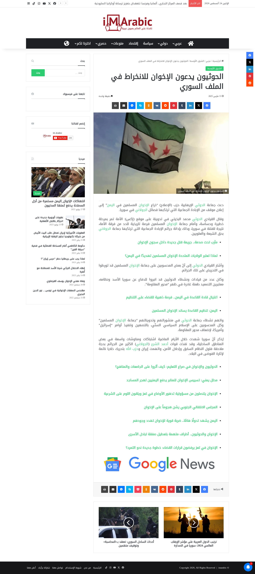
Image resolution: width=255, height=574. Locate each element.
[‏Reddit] (165, 105)
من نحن (87, 568)
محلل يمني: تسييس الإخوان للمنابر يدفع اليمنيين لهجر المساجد (172, 380)
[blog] (128, 22)
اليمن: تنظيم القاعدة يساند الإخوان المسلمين (185, 311)
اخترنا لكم (84, 43)
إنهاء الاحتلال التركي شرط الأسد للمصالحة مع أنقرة (61, 270)
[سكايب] (140, 105)
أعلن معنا (31, 568)
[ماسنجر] (132, 105)
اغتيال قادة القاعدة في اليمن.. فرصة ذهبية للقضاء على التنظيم (172, 297)
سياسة (148, 43)
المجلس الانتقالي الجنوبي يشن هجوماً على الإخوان (181, 407)
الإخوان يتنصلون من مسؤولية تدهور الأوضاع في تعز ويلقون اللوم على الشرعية (161, 394)
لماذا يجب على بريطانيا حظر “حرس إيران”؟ (63, 258)
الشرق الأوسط (197, 61)
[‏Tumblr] (181, 105)
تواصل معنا (57, 568)
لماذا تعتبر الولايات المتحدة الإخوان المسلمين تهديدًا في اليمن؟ (171, 256)
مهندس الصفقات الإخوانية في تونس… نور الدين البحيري (59, 292)
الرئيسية (217, 61)
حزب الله (132, 349)
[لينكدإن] (190, 105)
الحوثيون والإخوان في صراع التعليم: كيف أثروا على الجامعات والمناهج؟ (166, 367)
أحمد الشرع (160, 344)
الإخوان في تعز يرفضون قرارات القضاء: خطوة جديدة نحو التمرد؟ (172, 448)
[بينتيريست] (173, 105)
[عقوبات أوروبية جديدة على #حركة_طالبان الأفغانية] (75, 222)
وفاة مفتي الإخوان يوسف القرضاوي (66, 281)
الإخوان (145, 205)
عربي (178, 43)
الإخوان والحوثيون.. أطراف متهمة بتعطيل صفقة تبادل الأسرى (173, 434)
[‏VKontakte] (157, 105)
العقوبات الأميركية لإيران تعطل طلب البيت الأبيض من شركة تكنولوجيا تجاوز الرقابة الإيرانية (59, 234)
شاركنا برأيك (44, 568)
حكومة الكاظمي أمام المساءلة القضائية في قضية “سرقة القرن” (58, 247)
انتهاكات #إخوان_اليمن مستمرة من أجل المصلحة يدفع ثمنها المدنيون (58, 203)
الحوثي (201, 205)
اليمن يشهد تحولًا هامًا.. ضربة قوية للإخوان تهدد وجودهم (175, 421)
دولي (164, 43)
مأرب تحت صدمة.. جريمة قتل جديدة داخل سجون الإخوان (178, 242)
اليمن (111, 205)
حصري (102, 43)
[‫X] (198, 105)
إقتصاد (133, 43)
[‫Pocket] (137, 489)
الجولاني (141, 210)
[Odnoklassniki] (148, 105)
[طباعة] (115, 105)
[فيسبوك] (206, 105)
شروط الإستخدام (73, 568)
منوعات (118, 43)
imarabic (222, 568)
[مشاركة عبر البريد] (123, 105)
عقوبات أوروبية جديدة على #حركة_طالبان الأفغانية (49, 219)
